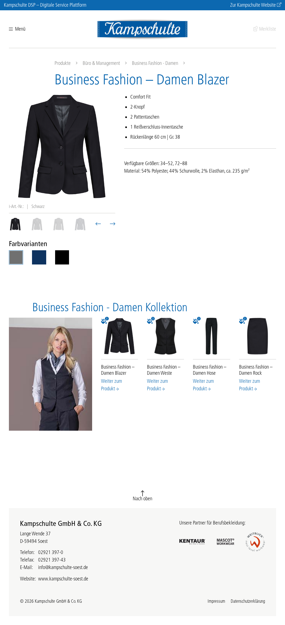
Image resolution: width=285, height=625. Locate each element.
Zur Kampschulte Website (253, 5)
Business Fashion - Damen (155, 63)
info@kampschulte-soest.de (63, 567)
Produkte (63, 63)
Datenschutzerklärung (248, 601)
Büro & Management (101, 63)
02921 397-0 (50, 552)
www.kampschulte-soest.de (63, 579)
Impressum (216, 601)
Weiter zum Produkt (111, 385)
